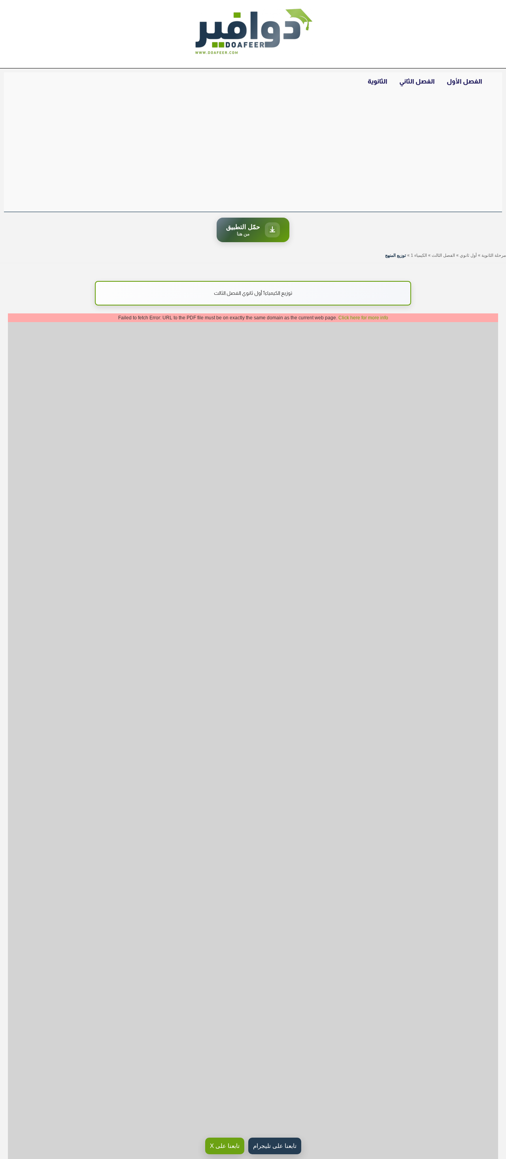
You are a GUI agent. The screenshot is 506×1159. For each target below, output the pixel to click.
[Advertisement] (253, 152)
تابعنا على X (225, 1145)
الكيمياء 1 (419, 255)
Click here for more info (363, 318)
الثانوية (377, 81)
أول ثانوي (468, 255)
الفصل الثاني (417, 81)
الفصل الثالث (443, 255)
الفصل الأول (464, 81)
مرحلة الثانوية (493, 255)
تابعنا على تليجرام (274, 1145)
